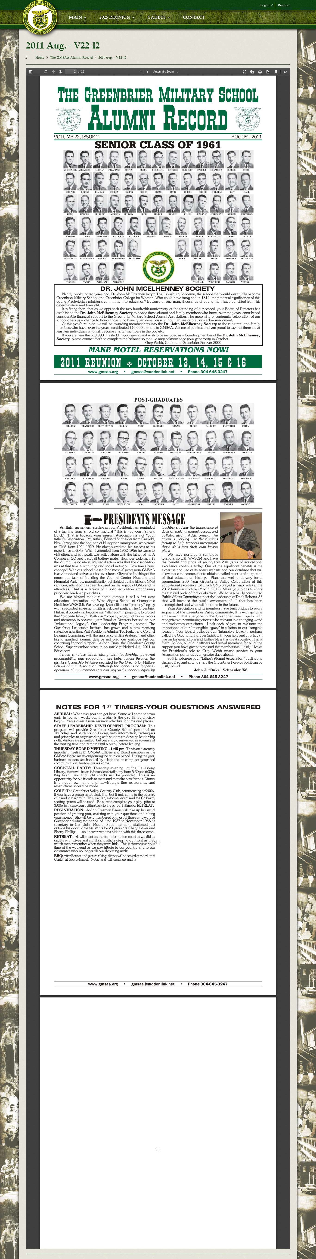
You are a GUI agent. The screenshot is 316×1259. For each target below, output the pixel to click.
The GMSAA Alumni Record (71, 57)
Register (284, 5)
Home (39, 57)
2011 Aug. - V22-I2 (112, 57)
